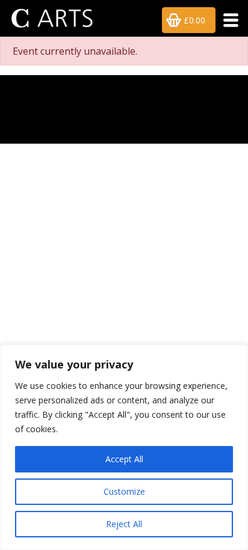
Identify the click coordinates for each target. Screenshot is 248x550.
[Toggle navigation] (227, 20)
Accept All (124, 459)
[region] (124, 447)
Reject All (124, 524)
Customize (124, 491)
